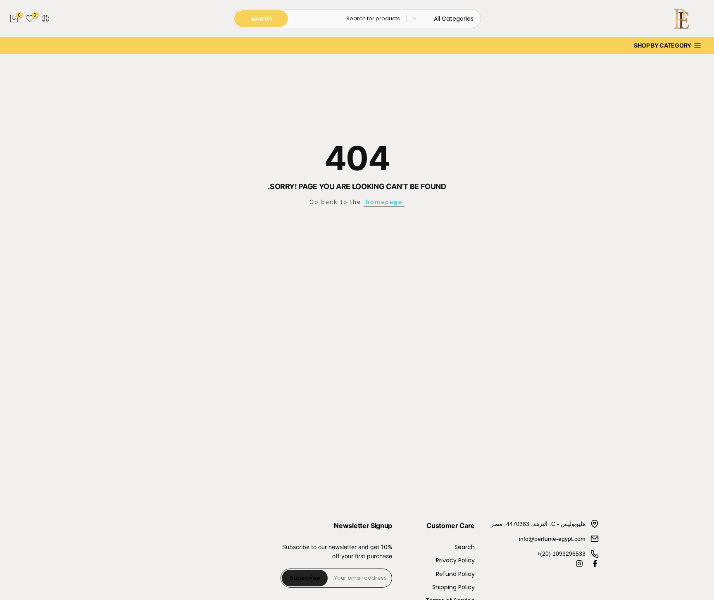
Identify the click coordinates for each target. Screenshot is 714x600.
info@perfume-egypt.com (552, 538)
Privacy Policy (455, 560)
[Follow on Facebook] (595, 564)
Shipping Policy (453, 587)
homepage (384, 201)
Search (465, 547)
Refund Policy (455, 574)
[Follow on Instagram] (579, 564)
